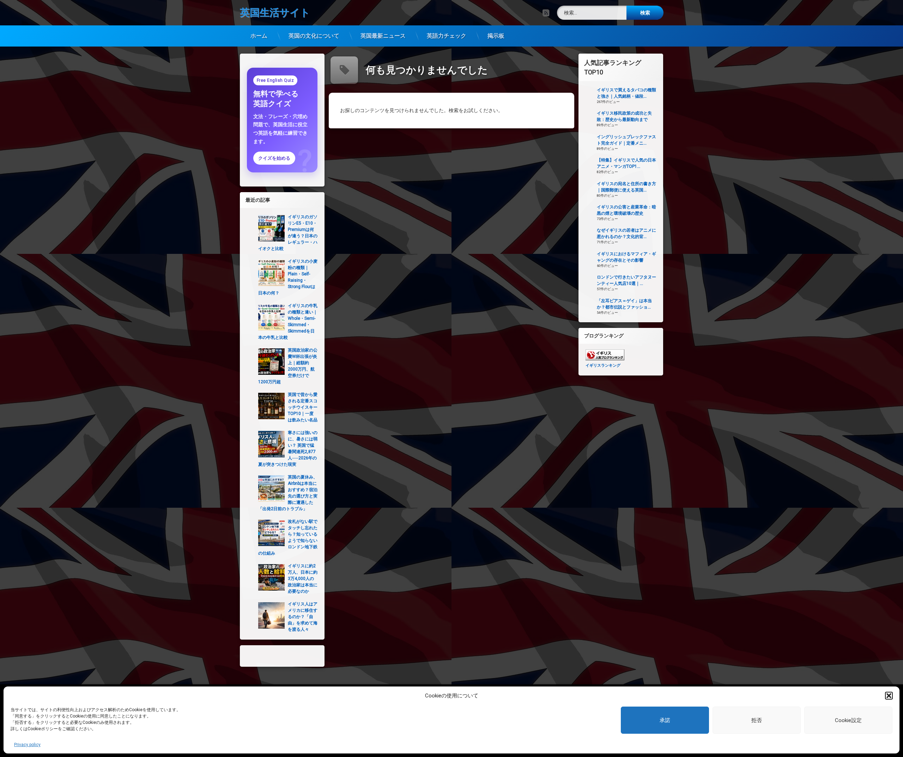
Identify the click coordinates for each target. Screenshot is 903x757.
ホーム (258, 35)
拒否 (756, 720)
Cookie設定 (848, 720)
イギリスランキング (603, 365)
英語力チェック (446, 35)
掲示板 (495, 35)
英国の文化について (314, 35)
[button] (888, 695)
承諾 (665, 720)
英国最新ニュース (383, 35)
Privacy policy (27, 744)
